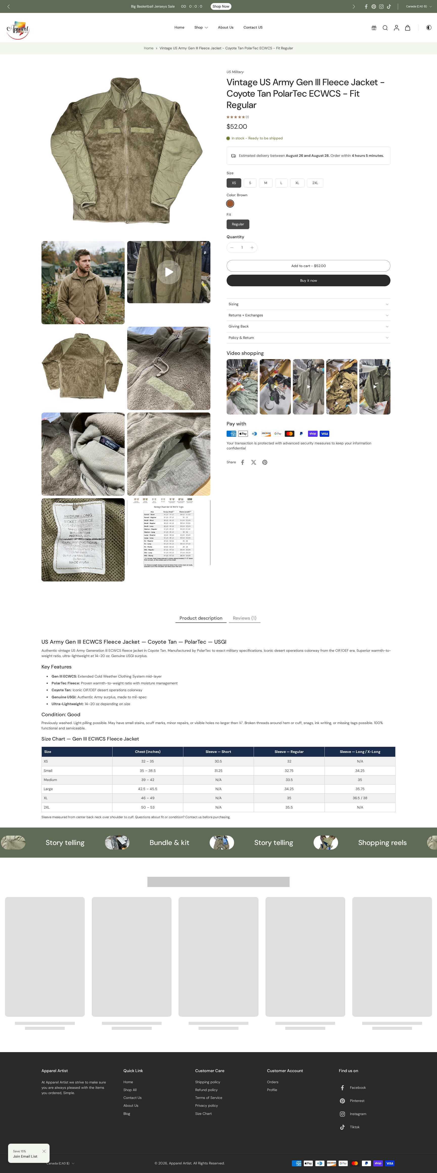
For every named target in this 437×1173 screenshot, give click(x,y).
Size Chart (203, 1113)
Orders (272, 1082)
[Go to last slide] (8, 6)
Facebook (358, 1087)
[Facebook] (366, 7)
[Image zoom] (125, 154)
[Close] (44, 1151)
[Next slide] (353, 6)
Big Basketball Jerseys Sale (166, 6)
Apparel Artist (180, 1163)
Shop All (130, 1090)
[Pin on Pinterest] (264, 462)
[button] (308, 266)
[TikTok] (389, 7)
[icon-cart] (407, 28)
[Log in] (396, 27)
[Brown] (230, 203)
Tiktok (355, 1127)
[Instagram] (381, 7)
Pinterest (357, 1100)
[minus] (232, 248)
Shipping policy (207, 1082)
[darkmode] (425, 28)
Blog (126, 1113)
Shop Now (221, 6)
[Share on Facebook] (242, 462)
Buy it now (308, 280)
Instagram (358, 1114)
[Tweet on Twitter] (253, 462)
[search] (385, 28)
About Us (130, 1105)
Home (149, 48)
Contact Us (132, 1097)
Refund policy (206, 1090)
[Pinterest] (374, 7)
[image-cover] (169, 272)
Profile (272, 1090)
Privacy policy (206, 1105)
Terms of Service (208, 1097)
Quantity (235, 237)
